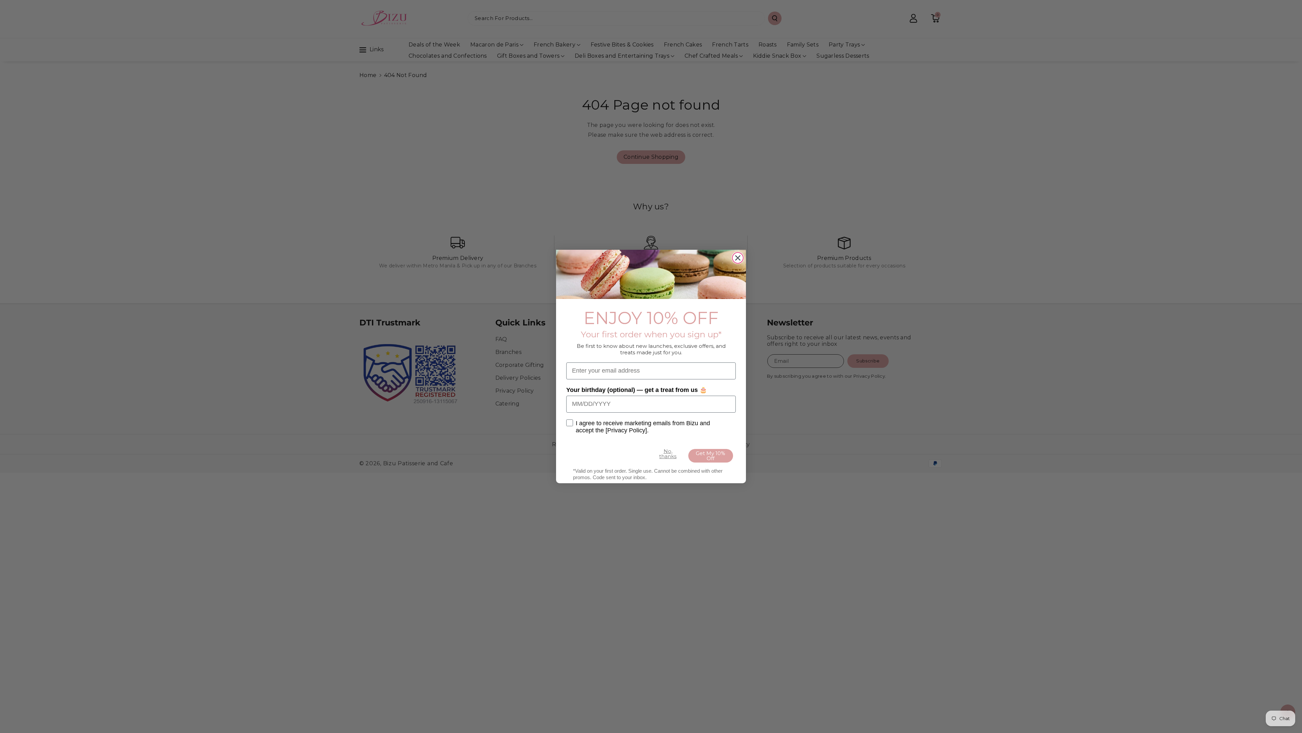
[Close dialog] (737, 257)
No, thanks (667, 453)
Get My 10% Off (710, 456)
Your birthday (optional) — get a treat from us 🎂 (636, 390)
